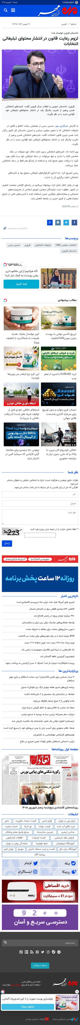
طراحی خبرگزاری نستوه (62, 1019)
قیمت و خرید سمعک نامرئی (41, 849)
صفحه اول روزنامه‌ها (65, 749)
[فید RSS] (32, 952)
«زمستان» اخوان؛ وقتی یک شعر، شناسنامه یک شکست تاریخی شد (43, 721)
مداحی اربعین (68, 832)
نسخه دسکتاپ (40, 965)
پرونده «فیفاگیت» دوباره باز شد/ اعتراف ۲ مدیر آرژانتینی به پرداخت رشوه (40, 663)
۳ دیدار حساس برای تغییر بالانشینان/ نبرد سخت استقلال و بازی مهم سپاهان (41, 679)
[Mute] (49, 285)
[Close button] (77, 992)
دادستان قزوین (69, 251)
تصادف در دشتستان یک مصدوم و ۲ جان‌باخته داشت (49, 694)
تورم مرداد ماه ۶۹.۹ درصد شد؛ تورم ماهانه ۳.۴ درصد (49, 643)
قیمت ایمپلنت (38, 838)
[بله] (53, 952)
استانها (73, 24)
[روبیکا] (37, 952)
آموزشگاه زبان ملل (67, 849)
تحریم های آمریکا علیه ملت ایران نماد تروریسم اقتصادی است (45, 602)
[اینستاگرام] (48, 952)
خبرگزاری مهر (61, 126)
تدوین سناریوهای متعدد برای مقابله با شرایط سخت (50, 629)
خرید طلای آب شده (66, 826)
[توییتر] (42, 952)
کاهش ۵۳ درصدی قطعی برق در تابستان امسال (51, 609)
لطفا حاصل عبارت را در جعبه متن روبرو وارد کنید (54, 529)
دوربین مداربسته (45, 832)
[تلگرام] (59, 952)
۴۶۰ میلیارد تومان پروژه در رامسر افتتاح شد (54, 616)
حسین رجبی (14, 245)
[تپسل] (5, 265)
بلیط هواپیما (42, 843)
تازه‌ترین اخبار (69, 596)
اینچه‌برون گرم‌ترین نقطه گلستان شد (57, 656)
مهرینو (21, 849)
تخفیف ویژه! (28, 1007)
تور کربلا (28, 826)
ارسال (7, 543)
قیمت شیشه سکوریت (25, 821)
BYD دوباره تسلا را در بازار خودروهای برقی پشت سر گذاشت (46, 636)
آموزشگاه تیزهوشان (65, 843)
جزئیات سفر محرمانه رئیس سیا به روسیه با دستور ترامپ (47, 714)
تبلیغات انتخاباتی (43, 245)
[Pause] (44, 285)
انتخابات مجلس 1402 (65, 245)
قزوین (64, 24)
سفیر (6, 821)
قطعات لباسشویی (14, 838)
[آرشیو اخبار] (26, 952)
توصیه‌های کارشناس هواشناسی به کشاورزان (53, 735)
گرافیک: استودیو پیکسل (35, 1019)
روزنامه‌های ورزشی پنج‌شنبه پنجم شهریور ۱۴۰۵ (48, 807)
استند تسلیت (11, 826)
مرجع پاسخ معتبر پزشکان (17, 832)
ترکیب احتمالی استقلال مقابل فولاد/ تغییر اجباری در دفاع (47, 741)
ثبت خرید (21, 284)
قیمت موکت (44, 826)
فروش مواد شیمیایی (64, 838)
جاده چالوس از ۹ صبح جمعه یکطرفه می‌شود (53, 701)
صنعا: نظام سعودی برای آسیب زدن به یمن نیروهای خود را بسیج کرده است (38, 728)
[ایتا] (21, 952)
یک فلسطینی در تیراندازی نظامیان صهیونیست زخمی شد (47, 650)
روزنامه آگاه (40, 855)
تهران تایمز (8, 849)
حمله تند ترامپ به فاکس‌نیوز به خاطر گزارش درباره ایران (48, 708)
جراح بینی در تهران (67, 821)
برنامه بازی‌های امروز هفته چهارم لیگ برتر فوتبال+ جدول (47, 687)
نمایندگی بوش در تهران (17, 843)
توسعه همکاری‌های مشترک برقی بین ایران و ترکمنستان (48, 623)
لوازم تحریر (47, 821)
